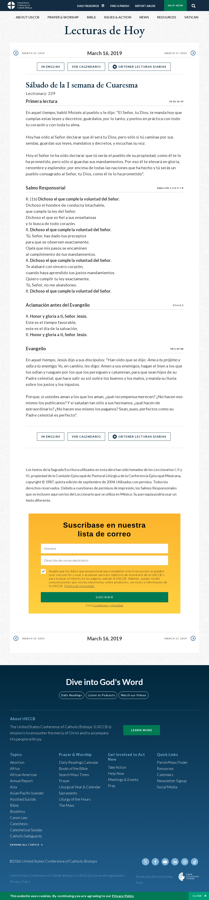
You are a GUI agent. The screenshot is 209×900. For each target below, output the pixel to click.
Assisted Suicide (23, 799)
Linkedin (175, 861)
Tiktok (194, 861)
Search (193, 5)
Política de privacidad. (79, 586)
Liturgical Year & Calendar (80, 787)
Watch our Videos (133, 695)
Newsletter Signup (172, 780)
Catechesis (19, 823)
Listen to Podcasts (101, 695)
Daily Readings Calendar (104, 6)
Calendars (165, 774)
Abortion (17, 762)
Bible (14, 805)
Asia (13, 787)
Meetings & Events (123, 779)
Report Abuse (145, 6)
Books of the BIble (73, 768)
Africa (15, 768)
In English (50, 66)
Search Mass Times (74, 774)
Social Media (167, 787)
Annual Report (21, 780)
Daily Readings (88, 6)
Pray (111, 785)
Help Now (175, 5)
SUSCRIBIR (104, 597)
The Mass (66, 805)
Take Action (117, 767)
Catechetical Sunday (26, 830)
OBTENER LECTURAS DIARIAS (142, 66)
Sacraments (68, 793)
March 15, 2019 (33, 53)
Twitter (145, 861)
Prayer (64, 780)
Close (197, 895)
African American (23, 774)
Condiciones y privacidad (108, 605)
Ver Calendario (86, 66)
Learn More (141, 730)
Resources (165, 768)
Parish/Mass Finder (172, 762)
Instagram (184, 861)
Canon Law (18, 817)
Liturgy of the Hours (75, 799)
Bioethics (17, 811)
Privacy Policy (20, 881)
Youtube (165, 861)
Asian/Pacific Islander (27, 793)
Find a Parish (119, 6)
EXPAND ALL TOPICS (24, 844)
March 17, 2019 (176, 53)
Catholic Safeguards (26, 836)
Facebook (155, 861)
